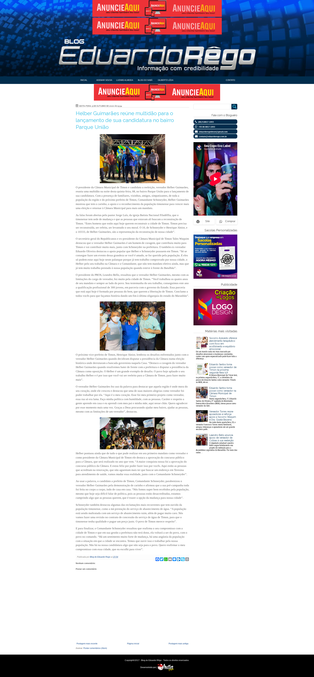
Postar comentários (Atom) (95, 648)
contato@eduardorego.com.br (213, 136)
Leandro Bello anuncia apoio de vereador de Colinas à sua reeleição (216, 444)
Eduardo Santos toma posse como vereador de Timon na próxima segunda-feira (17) (216, 373)
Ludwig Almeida (124, 80)
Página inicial (133, 643)
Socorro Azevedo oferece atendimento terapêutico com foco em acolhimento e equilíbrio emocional (216, 348)
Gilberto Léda (165, 80)
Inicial (83, 80)
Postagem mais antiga (178, 643)
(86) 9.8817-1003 (206, 122)
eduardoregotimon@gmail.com (213, 132)
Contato (230, 80)
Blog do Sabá (145, 80)
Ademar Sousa (104, 80)
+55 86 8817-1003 (207, 127)
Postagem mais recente (87, 643)
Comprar (230, 221)
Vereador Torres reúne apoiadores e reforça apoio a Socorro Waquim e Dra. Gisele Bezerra (216, 420)
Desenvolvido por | (148, 667)
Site (207, 221)
